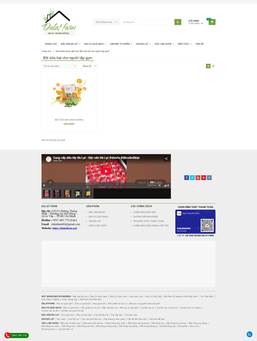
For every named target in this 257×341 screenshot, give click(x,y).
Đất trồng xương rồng (106, 326)
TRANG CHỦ (51, 44)
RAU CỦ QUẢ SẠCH (94, 44)
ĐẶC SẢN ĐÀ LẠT (69, 44)
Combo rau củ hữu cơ (167, 307)
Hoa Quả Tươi (136, 296)
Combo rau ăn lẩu (49, 310)
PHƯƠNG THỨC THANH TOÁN (148, 221)
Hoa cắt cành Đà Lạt (91, 319)
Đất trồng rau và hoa (176, 323)
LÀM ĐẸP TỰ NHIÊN (120, 44)
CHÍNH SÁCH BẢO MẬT (144, 212)
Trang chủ (46, 51)
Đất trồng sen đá (85, 326)
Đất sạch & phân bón (70, 323)
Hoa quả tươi (99, 303)
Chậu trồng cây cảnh (115, 323)
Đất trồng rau (158, 323)
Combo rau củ (147, 307)
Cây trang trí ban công (114, 319)
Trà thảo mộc (131, 315)
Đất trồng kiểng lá (148, 326)
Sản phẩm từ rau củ (117, 303)
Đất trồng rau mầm (50, 326)
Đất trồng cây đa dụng (138, 323)
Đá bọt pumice (48, 329)
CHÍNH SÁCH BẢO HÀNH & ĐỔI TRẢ (151, 225)
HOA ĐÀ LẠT (142, 44)
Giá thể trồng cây (167, 326)
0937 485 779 (19, 335)
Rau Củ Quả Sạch (98, 296)
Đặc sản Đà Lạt (80, 296)
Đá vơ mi (194, 326)
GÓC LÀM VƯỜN (163, 44)
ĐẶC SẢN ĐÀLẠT (97, 212)
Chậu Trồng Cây (69, 299)
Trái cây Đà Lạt (101, 315)
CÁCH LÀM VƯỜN (97, 225)
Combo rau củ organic (190, 307)
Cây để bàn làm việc (137, 319)
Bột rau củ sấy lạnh (129, 307)
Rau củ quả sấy (83, 315)
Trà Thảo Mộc (206, 296)
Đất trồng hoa (68, 326)
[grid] (208, 66)
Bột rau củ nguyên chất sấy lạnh (145, 303)
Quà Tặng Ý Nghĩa (50, 299)
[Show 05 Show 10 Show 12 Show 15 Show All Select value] (89, 66)
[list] (213, 66)
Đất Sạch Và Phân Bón (91, 299)
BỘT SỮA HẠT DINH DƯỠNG (69, 120)
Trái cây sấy (116, 315)
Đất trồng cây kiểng (128, 326)
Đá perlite (182, 326)
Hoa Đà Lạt (73, 319)
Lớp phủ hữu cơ (65, 329)
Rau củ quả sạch (65, 303)
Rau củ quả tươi (82, 303)
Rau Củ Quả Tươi (118, 296)
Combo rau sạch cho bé (72, 310)
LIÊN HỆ (200, 44)
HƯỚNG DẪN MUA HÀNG (145, 216)
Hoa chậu (61, 319)
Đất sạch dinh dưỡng (93, 323)
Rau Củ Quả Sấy (154, 296)
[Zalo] (249, 338)
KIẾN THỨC (183, 44)
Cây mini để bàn (157, 319)
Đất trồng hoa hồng (198, 323)
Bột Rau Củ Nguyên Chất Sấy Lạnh (181, 296)
